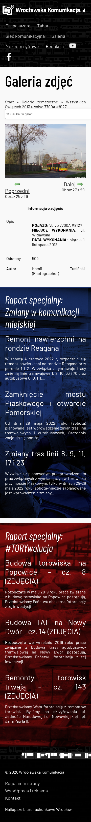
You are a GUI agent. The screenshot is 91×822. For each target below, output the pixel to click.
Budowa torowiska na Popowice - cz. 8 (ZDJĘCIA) (45, 571)
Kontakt (12, 798)
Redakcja (55, 46)
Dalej (70, 184)
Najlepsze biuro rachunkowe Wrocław (38, 809)
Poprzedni (17, 190)
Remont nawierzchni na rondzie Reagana (45, 343)
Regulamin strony (22, 783)
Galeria (58, 36)
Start (9, 101)
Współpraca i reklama (26, 790)
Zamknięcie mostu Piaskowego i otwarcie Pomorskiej (45, 403)
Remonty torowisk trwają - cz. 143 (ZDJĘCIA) (45, 686)
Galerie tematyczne (41, 101)
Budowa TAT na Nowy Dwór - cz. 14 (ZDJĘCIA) (45, 627)
